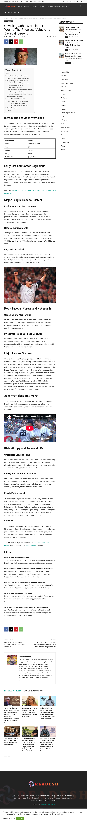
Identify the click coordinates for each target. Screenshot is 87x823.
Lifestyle (26, 6)
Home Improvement (53, 6)
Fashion (34, 6)
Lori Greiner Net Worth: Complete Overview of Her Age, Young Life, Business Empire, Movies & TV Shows (29, 712)
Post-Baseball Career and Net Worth (19, 89)
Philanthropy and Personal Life (17, 101)
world (63, 150)
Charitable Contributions (17, 103)
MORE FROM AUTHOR (33, 691)
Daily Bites (64, 79)
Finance (63, 102)
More (15, 12)
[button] (80, 6)
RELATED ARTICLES (12, 691)
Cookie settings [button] (9, 818)
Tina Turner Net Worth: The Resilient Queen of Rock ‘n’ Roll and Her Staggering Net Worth (45, 644)
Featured (64, 98)
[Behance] (63, 1)
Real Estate (65, 131)
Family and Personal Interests (19, 105)
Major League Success (15, 96)
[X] (74, 1)
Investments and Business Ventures (21, 94)
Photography (65, 127)
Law (67, 36)
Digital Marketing (67, 83)
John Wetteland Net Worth (16, 99)
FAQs (9, 110)
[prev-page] (5, 755)
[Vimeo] (77, 1)
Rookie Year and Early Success (19, 83)
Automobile (65, 72)
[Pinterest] (16, 41)
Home (20, 6)
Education (64, 87)
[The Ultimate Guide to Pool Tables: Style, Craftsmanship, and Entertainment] (12, 731)
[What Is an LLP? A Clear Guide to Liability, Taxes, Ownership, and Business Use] (61, 55)
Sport (42, 6)
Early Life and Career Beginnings (18, 78)
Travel (63, 146)
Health (63, 109)
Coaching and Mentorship (18, 92)
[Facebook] (67, 1)
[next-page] (9, 755)
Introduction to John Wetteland (17, 76)
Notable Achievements (17, 85)
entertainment (30, 546)
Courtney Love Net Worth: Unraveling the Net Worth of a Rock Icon (14, 644)
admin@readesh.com (47, 805)
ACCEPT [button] (20, 818)
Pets (62, 124)
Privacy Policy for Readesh (28, 1)
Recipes (63, 135)
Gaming (63, 105)
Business (8, 12)
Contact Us (41, 1)
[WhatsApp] (21, 41)
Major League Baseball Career (17, 81)
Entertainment (14, 18)
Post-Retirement (12, 108)
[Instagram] (70, 1)
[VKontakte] (81, 1)
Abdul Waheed (10, 37)
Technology (65, 6)
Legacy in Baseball (16, 87)
